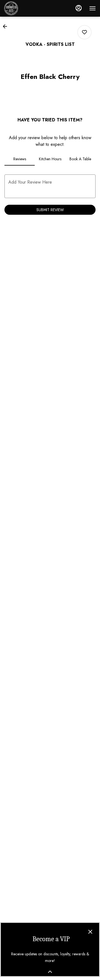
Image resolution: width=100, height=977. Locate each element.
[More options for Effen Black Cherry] (84, 32)
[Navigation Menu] (92, 8)
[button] (6, 26)
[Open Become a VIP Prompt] (50, 971)
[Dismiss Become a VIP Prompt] (90, 931)
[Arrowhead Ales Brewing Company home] (29, 8)
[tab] (19, 159)
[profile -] (78, 8)
